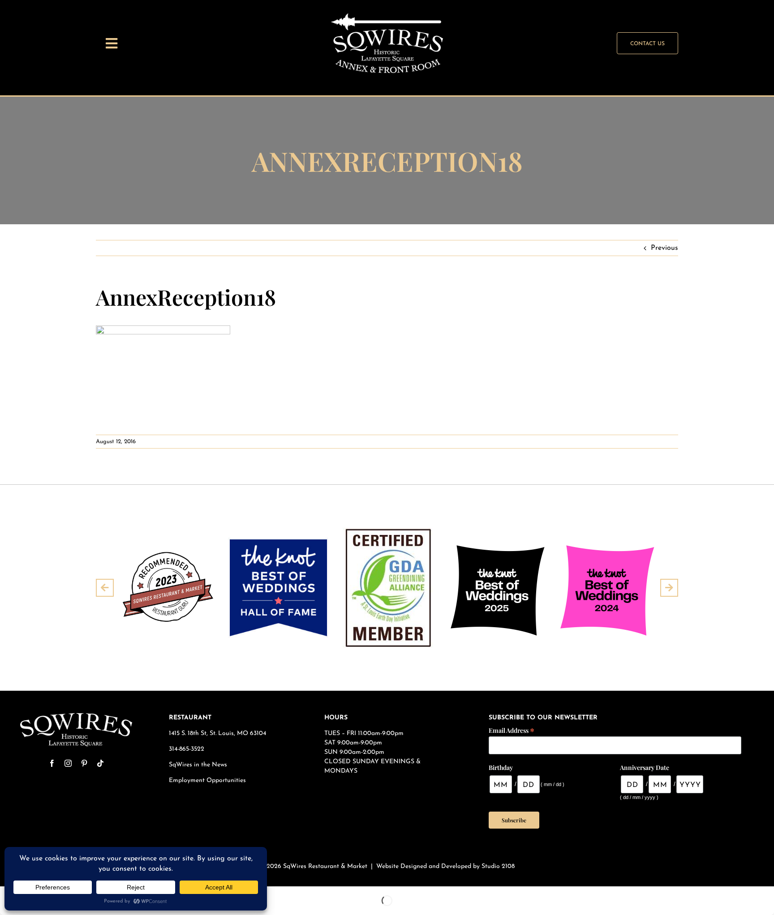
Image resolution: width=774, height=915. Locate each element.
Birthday (501, 767)
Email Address (511, 730)
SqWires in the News (198, 764)
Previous (664, 248)
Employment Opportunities (208, 780)
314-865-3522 (186, 749)
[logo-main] (76, 716)
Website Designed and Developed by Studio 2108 (445, 866)
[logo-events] (387, 17)
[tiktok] (100, 763)
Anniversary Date (644, 767)
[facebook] (52, 763)
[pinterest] (84, 763)
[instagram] (68, 763)
